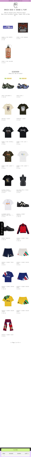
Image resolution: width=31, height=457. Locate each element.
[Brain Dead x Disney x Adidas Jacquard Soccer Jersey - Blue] (8, 276)
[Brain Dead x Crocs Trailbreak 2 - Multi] (8, 85)
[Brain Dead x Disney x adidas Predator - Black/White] (23, 204)
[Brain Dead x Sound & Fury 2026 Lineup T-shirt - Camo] (8, 156)
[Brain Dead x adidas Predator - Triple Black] (8, 228)
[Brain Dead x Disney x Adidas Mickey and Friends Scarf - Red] (8, 324)
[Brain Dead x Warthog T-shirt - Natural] (8, 108)
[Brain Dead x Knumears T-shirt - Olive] (23, 108)
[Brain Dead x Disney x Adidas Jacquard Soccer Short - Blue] (23, 276)
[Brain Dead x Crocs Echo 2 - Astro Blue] (23, 85)
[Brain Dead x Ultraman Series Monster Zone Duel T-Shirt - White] (8, 204)
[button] (2, 228)
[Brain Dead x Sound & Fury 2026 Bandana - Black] (23, 27)
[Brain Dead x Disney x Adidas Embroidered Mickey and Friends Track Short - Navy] (8, 252)
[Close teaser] (3, 222)
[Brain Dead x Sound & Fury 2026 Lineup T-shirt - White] (23, 156)
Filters (15, 449)
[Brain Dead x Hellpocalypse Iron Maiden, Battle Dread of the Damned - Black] (23, 180)
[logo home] (15, 5)
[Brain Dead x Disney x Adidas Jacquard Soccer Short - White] (23, 252)
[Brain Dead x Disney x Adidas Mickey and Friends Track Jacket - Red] (23, 228)
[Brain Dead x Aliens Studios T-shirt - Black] (8, 180)
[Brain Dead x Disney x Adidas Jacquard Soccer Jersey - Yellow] (8, 300)
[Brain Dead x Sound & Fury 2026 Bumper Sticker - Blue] (8, 27)
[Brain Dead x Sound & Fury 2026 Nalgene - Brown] (8, 51)
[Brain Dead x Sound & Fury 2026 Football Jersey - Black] (8, 131)
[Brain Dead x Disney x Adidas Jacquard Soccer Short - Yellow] (23, 300)
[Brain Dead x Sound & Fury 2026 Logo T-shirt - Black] (23, 131)
